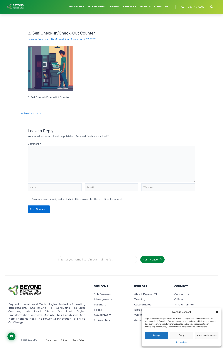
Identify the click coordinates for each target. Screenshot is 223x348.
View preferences (206, 335)
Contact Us (161, 7)
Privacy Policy (182, 342)
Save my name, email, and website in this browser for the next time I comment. (77, 199)
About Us (145, 7)
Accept (156, 335)
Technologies (96, 7)
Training (113, 7)
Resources (129, 7)
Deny (181, 335)
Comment (34, 143)
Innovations (76, 7)
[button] (216, 312)
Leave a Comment (38, 39)
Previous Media (31, 113)
